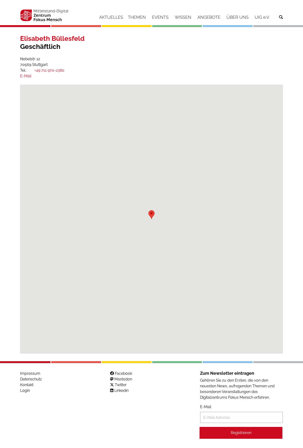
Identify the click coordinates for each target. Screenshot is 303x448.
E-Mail (205, 407)
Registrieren (241, 432)
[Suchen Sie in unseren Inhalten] (281, 17)
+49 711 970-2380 (48, 70)
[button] (151, 214)
